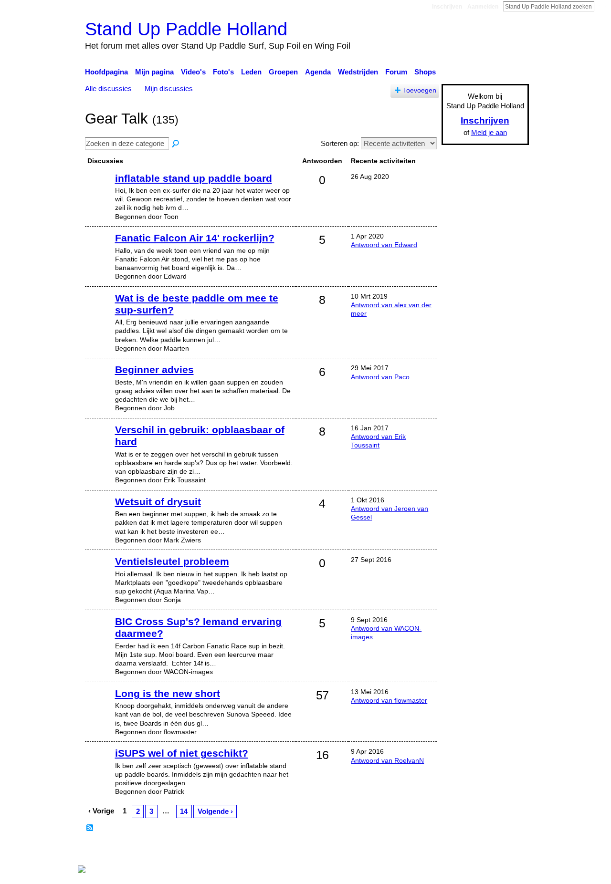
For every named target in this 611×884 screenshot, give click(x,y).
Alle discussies (108, 88)
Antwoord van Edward (384, 245)
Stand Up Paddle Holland (186, 29)
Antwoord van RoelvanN (387, 760)
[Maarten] (98, 312)
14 (184, 811)
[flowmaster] (98, 708)
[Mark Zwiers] (98, 516)
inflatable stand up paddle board (193, 178)
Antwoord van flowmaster (389, 700)
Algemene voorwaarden (492, 850)
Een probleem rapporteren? (403, 850)
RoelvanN (173, 850)
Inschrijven (447, 6)
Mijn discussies (169, 88)
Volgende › (215, 811)
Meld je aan (489, 132)
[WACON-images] (98, 636)
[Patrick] (98, 767)
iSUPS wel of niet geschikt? (181, 753)
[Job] (98, 384)
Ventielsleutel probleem (172, 561)
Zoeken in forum (176, 144)
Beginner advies (154, 369)
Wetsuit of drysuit (158, 501)
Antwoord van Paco (380, 377)
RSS (90, 828)
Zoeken (602, 6)
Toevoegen (419, 90)
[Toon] (98, 193)
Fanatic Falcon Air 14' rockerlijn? (194, 237)
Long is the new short (167, 693)
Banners (338, 850)
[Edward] (98, 252)
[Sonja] (98, 576)
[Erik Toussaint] (98, 444)
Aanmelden (482, 6)
